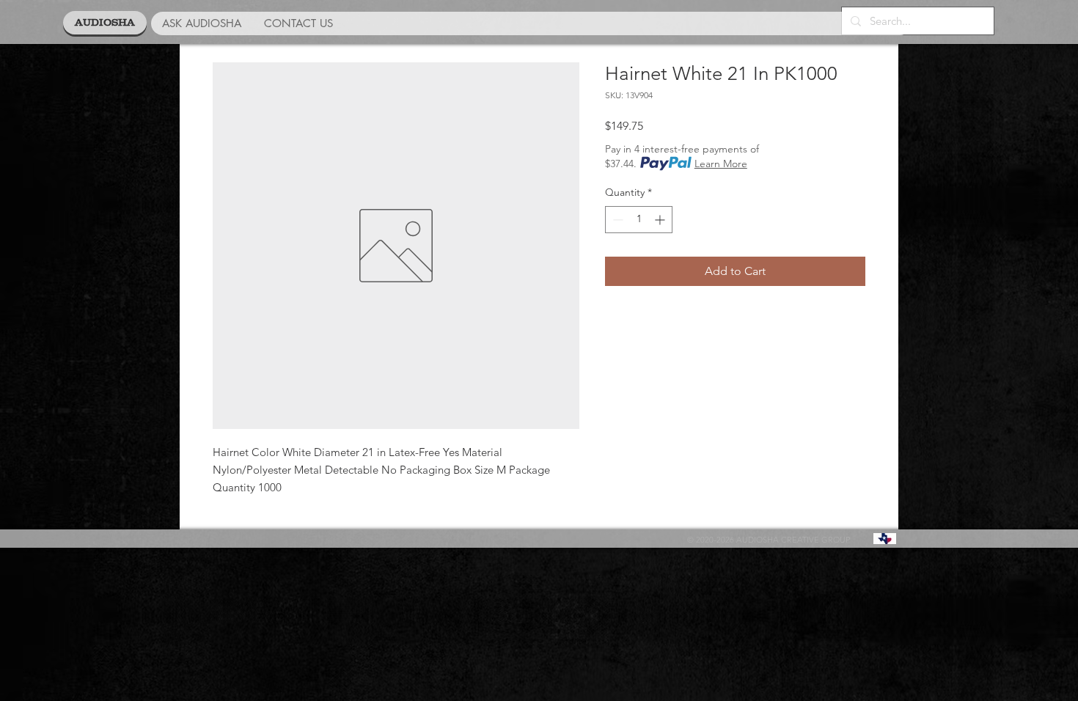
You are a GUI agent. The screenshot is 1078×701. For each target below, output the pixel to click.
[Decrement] (616, 219)
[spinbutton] (639, 219)
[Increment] (661, 219)
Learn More (720, 163)
